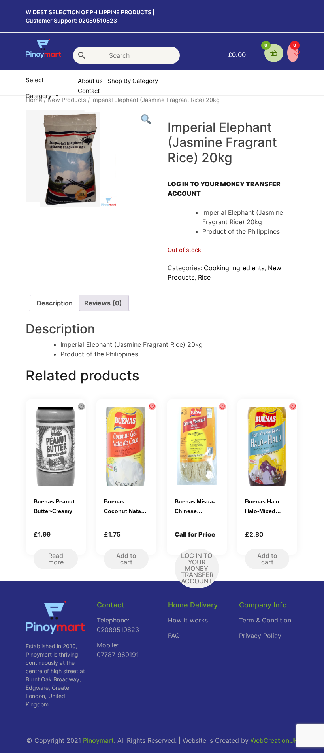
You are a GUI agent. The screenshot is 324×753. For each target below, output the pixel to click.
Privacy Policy (260, 635)
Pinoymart (98, 740)
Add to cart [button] (126, 559)
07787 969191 (118, 654)
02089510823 (118, 630)
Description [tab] (55, 303)
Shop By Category (132, 81)
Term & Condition (265, 620)
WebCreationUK (274, 740)
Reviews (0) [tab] (103, 303)
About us (90, 81)
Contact (89, 91)
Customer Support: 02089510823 (71, 20)
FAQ (174, 635)
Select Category (38, 81)
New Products (66, 100)
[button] (81, 406)
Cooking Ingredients (234, 268)
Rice (204, 277)
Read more (56, 559)
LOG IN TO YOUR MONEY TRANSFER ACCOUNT (197, 568)
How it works (188, 620)
